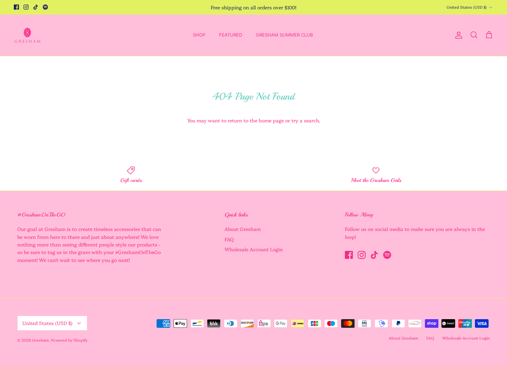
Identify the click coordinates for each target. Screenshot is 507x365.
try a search (305, 120)
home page (271, 120)
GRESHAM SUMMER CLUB (284, 35)
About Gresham (243, 228)
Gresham (40, 340)
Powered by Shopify (69, 340)
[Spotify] (45, 7)
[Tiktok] (35, 7)
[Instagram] (26, 7)
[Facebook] (16, 7)
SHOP (199, 35)
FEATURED (230, 35)
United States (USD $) (467, 7)
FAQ (229, 239)
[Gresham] (27, 35)
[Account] (457, 35)
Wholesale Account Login (254, 249)
